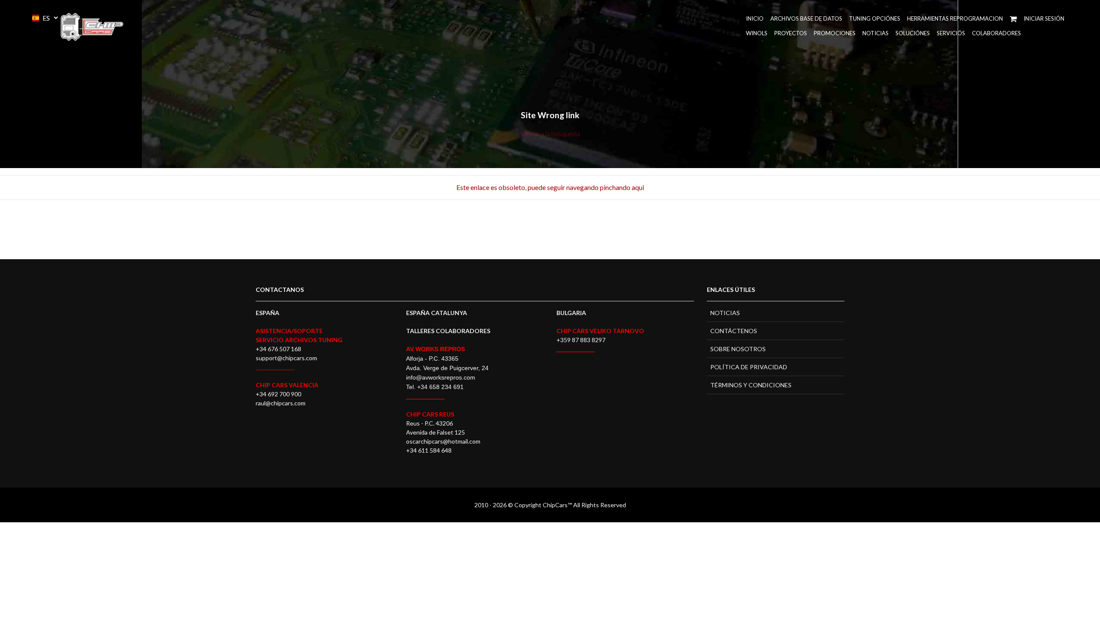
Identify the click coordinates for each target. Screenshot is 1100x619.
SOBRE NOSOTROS (738, 348)
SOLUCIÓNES (912, 33)
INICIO (755, 18)
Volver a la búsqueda (550, 133)
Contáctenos (733, 330)
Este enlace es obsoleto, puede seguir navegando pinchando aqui (550, 187)
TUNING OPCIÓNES (874, 18)
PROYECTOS (790, 33)
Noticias (875, 33)
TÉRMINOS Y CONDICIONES (750, 385)
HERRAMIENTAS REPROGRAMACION (955, 18)
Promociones (835, 33)
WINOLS (756, 33)
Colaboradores (996, 33)
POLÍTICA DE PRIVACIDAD (748, 367)
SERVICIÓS (951, 33)
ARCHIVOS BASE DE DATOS (806, 18)
